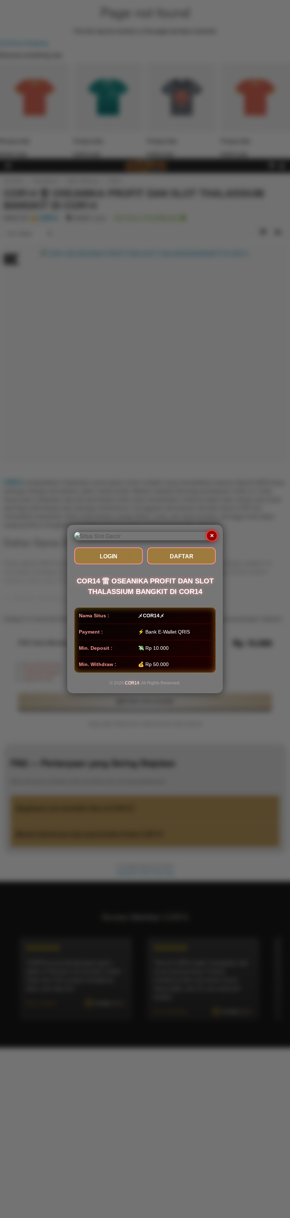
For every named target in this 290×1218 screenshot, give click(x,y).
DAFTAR (181, 556)
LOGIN (108, 556)
